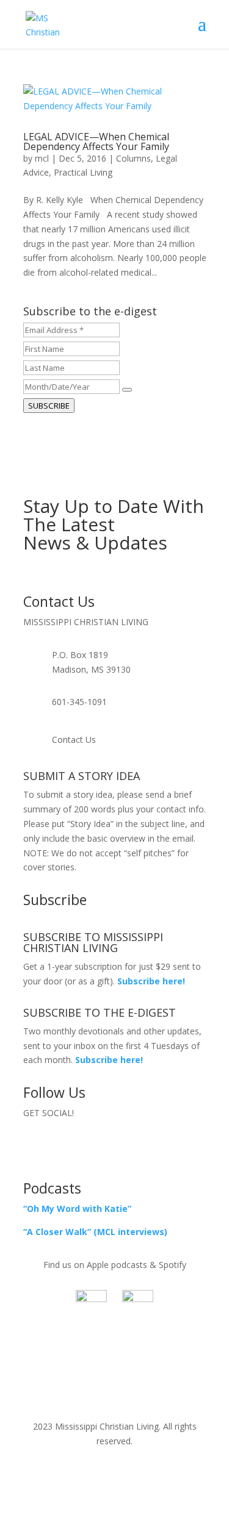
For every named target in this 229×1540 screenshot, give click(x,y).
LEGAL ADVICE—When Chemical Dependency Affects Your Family (96, 141)
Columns (133, 158)
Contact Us (74, 739)
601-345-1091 (79, 701)
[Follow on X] (115, 1148)
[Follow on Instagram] (139, 1148)
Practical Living (83, 172)
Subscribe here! (109, 1059)
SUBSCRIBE (49, 405)
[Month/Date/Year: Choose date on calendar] (127, 390)
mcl (42, 158)
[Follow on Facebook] (90, 1148)
